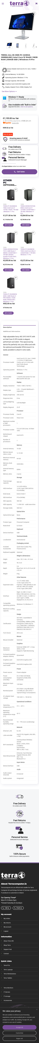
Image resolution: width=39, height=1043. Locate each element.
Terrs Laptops (8, 970)
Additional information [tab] (11, 331)
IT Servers (7, 992)
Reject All (19, 1038)
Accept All (19, 1027)
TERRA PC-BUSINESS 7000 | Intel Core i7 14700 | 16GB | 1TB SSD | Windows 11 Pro (10, 208)
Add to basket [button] (8, 225)
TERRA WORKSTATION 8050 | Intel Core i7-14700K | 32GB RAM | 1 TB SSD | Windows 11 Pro (27, 209)
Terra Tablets (8, 978)
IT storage (7, 996)
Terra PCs (7, 965)
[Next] (33, 26)
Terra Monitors (8, 988)
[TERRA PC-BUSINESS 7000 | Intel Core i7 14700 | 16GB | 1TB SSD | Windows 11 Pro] (10, 195)
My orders (7, 918)
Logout (6, 931)
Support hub (8, 949)
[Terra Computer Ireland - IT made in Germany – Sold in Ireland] (20, 3)
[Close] (37, 1009)
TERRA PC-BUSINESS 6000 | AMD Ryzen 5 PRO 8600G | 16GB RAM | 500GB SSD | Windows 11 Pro (10, 297)
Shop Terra (7, 945)
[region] (19, 1025)
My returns (7, 923)
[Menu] (3, 3)
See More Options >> (9, 91)
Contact (6, 953)
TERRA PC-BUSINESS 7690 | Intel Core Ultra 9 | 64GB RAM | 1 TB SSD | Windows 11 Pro (28, 251)
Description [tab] (7, 327)
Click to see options (26, 107)
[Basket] (36, 3)
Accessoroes (8, 1000)
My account (7, 927)
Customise (19, 1033)
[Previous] (9, 26)
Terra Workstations (10, 974)
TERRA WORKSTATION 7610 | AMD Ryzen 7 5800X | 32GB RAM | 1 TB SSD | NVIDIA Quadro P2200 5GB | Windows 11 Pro (10, 253)
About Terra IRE (9, 941)
